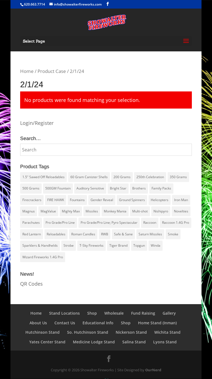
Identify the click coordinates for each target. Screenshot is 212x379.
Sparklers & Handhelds (40, 245)
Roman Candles (83, 234)
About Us (38, 322)
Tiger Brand (118, 245)
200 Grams (122, 177)
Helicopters (159, 200)
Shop (92, 313)
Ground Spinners (132, 200)
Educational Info (98, 322)
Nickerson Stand (131, 332)
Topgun (139, 245)
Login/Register (37, 123)
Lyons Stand (165, 341)
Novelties (181, 211)
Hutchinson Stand (42, 332)
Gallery (169, 313)
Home (27, 71)
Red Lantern (31, 234)
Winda (155, 245)
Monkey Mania (115, 211)
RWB (104, 234)
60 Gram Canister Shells (89, 177)
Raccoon (149, 222)
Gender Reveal (102, 200)
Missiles (92, 211)
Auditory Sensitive (90, 188)
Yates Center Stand (47, 341)
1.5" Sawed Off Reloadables (43, 177)
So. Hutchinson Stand (87, 332)
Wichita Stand (167, 332)
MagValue (48, 211)
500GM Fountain (58, 188)
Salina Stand (134, 341)
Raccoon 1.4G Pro (175, 222)
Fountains (77, 200)
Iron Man (181, 200)
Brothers (139, 188)
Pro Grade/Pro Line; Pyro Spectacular (109, 222)
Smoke (173, 234)
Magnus (28, 211)
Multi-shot (140, 211)
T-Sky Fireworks (92, 245)
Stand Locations (64, 313)
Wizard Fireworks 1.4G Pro (42, 257)
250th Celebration (150, 177)
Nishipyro (160, 211)
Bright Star (118, 188)
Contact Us (64, 322)
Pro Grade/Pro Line (60, 222)
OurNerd (153, 369)
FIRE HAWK (55, 200)
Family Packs (161, 188)
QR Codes (31, 283)
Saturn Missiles (150, 234)
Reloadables (56, 234)
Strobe (68, 245)
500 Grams (30, 188)
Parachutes (31, 222)
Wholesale (114, 313)
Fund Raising (143, 313)
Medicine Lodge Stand (94, 341)
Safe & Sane (123, 234)
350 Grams (178, 177)
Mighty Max (71, 211)
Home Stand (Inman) (157, 322)
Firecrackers (31, 200)
